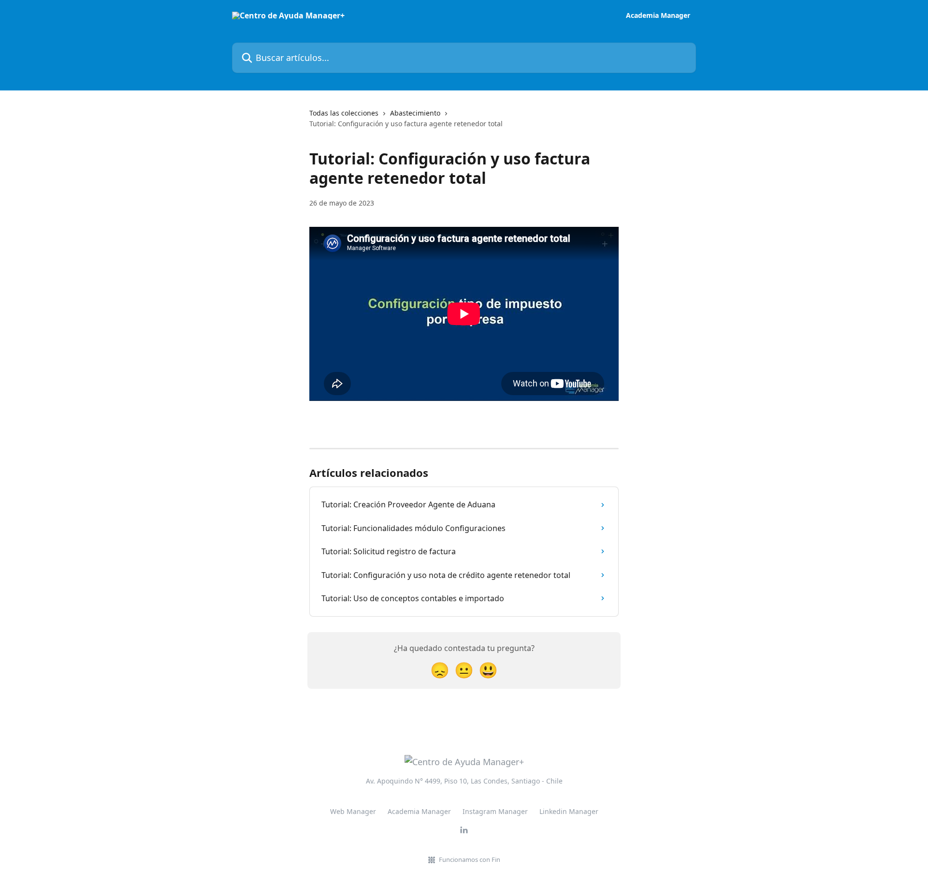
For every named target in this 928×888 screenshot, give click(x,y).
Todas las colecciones (343, 113)
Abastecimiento (415, 113)
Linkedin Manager (568, 811)
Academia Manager (658, 15)
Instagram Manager (495, 811)
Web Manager (353, 811)
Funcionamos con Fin (469, 859)
